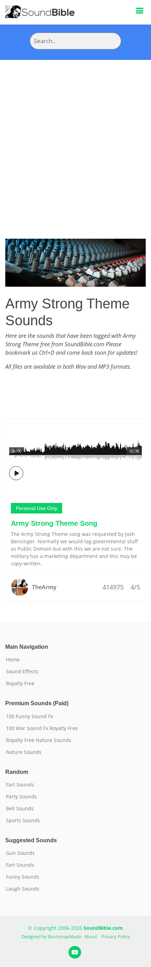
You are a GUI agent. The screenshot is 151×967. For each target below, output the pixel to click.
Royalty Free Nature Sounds (38, 740)
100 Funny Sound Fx (29, 716)
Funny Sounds (22, 876)
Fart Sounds (20, 784)
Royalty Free (20, 683)
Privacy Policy (115, 936)
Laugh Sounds (22, 888)
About (90, 936)
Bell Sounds (20, 808)
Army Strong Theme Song (54, 523)
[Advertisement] (75, 138)
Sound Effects (22, 671)
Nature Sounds (23, 752)
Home (13, 659)
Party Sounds (21, 796)
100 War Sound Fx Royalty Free (42, 728)
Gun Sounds (20, 853)
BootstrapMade (64, 936)
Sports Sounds (23, 820)
